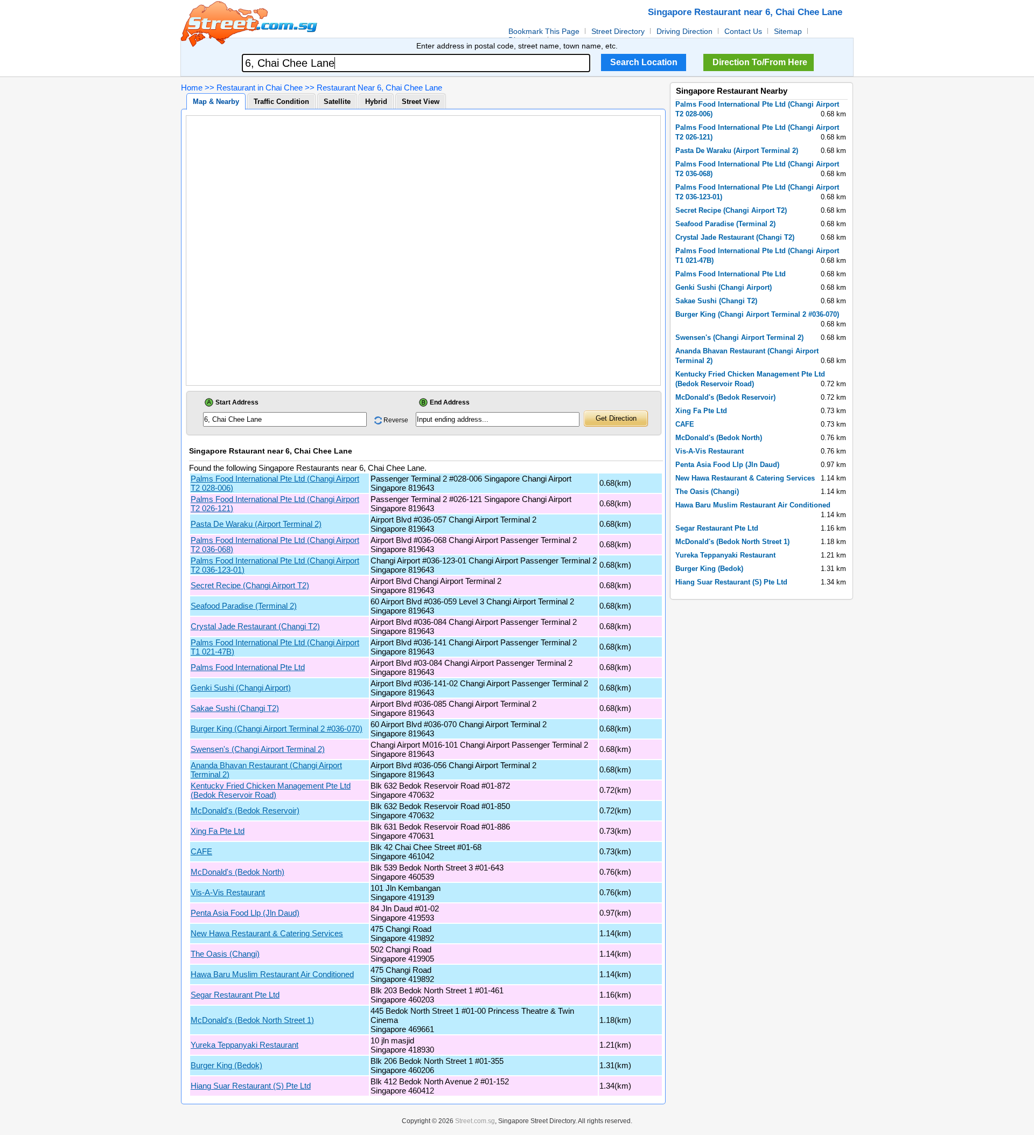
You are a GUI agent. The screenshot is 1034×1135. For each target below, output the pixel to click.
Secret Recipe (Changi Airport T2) (250, 585)
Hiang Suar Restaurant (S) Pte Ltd (251, 1085)
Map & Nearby (216, 102)
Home (191, 87)
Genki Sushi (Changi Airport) (241, 687)
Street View (420, 102)
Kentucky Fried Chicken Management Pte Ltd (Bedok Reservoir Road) (271, 790)
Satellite (337, 102)
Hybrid (376, 102)
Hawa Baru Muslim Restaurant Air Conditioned (272, 974)
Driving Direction (684, 31)
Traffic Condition (281, 102)
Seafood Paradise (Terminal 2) (244, 605)
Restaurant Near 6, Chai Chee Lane (379, 87)
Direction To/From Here (759, 62)
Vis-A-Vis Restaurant (228, 892)
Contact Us (743, 31)
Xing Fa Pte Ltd (217, 830)
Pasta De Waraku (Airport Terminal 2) (256, 523)
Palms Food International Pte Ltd (248, 667)
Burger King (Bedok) (226, 1065)
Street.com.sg (475, 1121)
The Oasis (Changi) (225, 953)
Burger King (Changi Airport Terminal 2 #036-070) (276, 728)
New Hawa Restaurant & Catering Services (267, 933)
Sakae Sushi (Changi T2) (235, 708)
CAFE (201, 851)
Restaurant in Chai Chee (259, 87)
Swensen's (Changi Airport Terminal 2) (258, 749)
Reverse (395, 420)
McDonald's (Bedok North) (237, 871)
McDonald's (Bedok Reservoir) (245, 810)
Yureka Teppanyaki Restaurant (244, 1044)
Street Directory (618, 31)
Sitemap (788, 31)
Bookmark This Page (543, 31)
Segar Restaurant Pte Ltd (235, 994)
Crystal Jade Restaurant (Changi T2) (255, 626)
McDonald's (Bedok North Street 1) (252, 1020)
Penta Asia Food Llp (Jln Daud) (245, 912)
